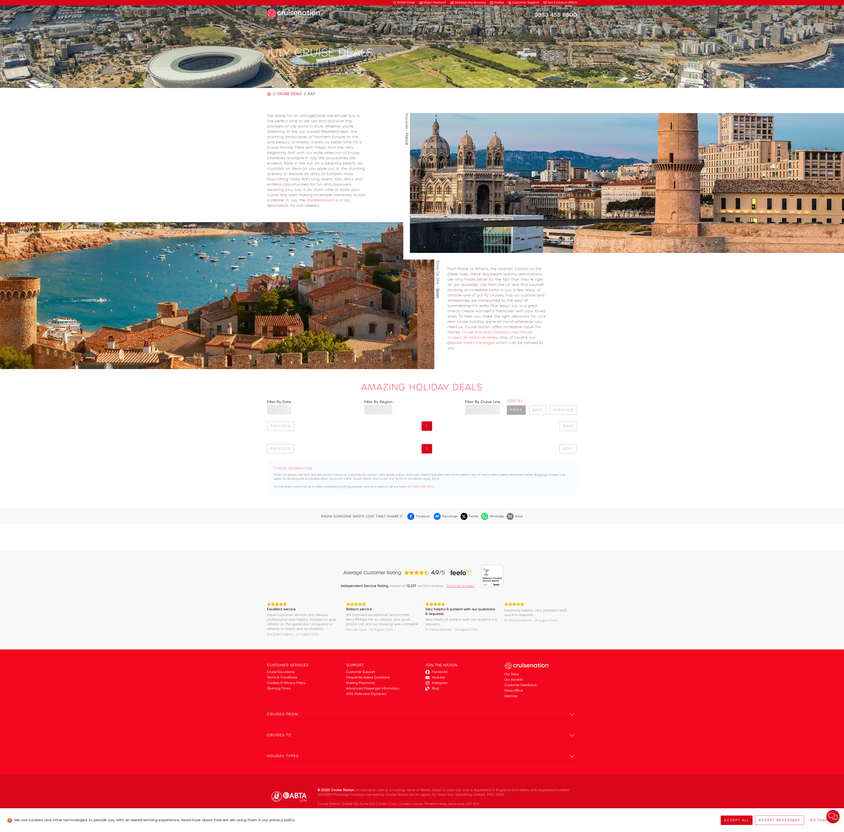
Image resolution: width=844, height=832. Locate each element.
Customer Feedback (520, 685)
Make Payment (435, 2)
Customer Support (525, 2)
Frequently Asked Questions (368, 677)
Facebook (440, 672)
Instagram (440, 683)
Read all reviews (461, 586)
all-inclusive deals (480, 337)
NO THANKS (822, 820)
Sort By (515, 401)
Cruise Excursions (281, 672)
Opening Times (279, 688)
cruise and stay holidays (485, 332)
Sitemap (511, 696)
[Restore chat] (833, 816)
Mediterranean (320, 200)
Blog (435, 688)
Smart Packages (479, 342)
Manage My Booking (470, 2)
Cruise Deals (289, 93)
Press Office (513, 691)
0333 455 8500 (423, 486)
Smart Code (405, 2)
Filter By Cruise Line (482, 402)
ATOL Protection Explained (366, 694)
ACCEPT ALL (736, 820)
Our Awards (513, 680)
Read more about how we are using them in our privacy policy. (238, 820)
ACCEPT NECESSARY (779, 820)
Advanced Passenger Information (372, 688)
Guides (499, 2)
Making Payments (360, 683)
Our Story (511, 674)
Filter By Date (279, 402)
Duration (563, 410)
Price (516, 410)
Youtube (438, 677)
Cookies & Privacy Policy (286, 683)
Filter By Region (378, 402)
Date (537, 410)
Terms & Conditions (282, 677)
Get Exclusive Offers (562, 2)
